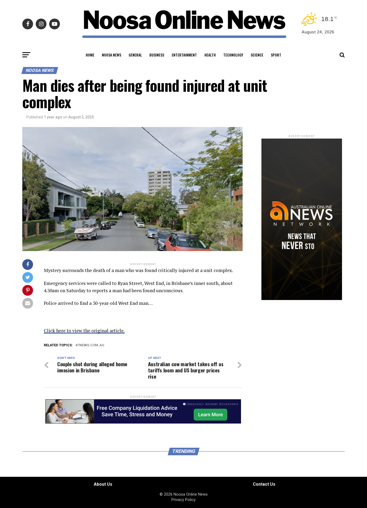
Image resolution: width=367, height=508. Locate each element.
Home (90, 55)
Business (156, 55)
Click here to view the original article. (84, 330)
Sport (276, 55)
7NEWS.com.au (91, 345)
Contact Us (264, 484)
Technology (233, 55)
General (135, 55)
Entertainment (184, 55)
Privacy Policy (183, 500)
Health (210, 55)
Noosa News (111, 55)
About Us (103, 484)
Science (257, 55)
